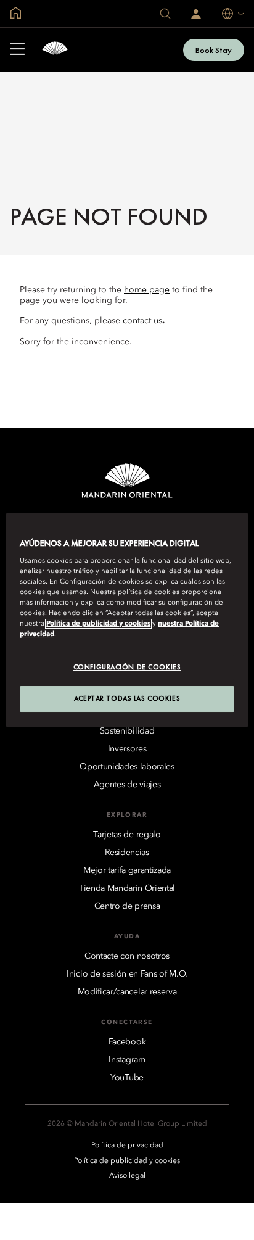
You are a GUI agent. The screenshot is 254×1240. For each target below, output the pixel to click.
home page (147, 290)
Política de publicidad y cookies (98, 623)
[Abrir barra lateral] (17, 50)
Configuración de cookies (127, 667)
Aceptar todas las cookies (127, 698)
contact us (142, 320)
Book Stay (213, 50)
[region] (126, 620)
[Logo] (54, 50)
